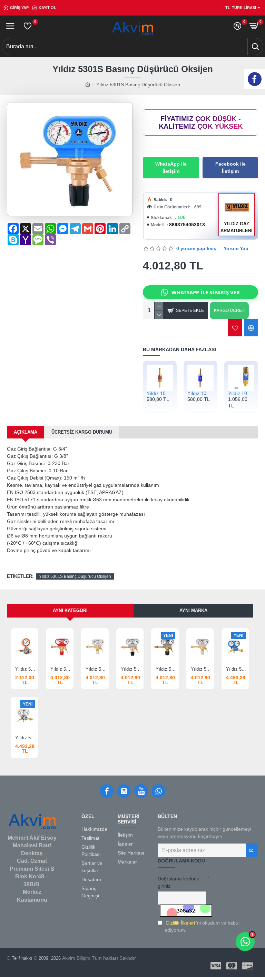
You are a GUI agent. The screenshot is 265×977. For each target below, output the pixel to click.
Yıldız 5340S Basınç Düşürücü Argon (131, 669)
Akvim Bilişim (75, 958)
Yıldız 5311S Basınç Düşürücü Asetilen (61, 669)
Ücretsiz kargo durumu (81, 432)
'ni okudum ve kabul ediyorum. (202, 926)
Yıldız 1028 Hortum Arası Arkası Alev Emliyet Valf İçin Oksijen (200, 393)
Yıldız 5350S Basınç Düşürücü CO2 (201, 669)
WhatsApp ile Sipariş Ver (205, 292)
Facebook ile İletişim (230, 167)
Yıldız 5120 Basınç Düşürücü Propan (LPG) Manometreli (26, 669)
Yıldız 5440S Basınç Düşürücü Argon (26, 737)
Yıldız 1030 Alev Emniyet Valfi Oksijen (241, 393)
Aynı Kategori (70, 610)
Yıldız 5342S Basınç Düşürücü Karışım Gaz (166, 669)
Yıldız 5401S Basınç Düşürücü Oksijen (236, 669)
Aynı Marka (193, 610)
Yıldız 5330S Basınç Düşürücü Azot (96, 669)
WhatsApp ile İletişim (171, 167)
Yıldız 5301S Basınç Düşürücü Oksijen (75, 576)
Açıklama (25, 432)
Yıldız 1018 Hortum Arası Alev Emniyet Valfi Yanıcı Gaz (160, 393)
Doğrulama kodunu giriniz (178, 882)
